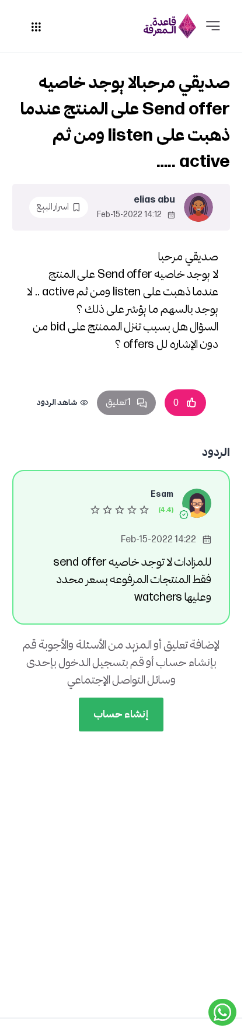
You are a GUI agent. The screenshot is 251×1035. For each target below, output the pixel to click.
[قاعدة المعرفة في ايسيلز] (170, 26)
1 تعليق (118, 402)
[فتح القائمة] (213, 26)
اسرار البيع (52, 206)
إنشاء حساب (121, 714)
